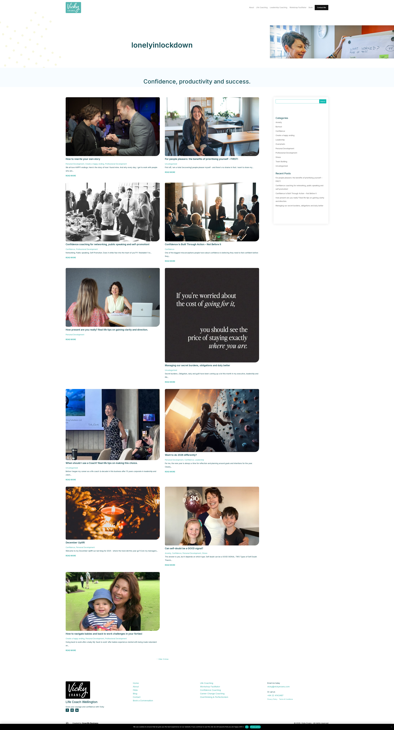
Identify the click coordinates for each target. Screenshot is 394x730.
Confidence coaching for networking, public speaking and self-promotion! (108, 244)
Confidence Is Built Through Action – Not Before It (193, 244)
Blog (135, 693)
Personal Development (75, 164)
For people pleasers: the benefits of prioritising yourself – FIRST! (201, 159)
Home (136, 683)
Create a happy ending (94, 164)
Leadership (199, 460)
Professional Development (116, 164)
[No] (391, 727)
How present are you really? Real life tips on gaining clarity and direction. (107, 329)
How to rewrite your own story (83, 159)
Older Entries (163, 659)
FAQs (135, 690)
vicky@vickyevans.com (278, 686)
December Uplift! (75, 542)
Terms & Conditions (286, 699)
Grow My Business (90, 723)
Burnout (279, 127)
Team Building (281, 162)
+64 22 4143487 (275, 695)
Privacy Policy (272, 699)
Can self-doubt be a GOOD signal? (184, 548)
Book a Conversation (143, 700)
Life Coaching (262, 8)
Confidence (70, 249)
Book (311, 8)
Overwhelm (280, 144)
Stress (204, 553)
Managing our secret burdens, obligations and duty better (197, 365)
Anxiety (168, 553)
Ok (247, 727)
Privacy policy (255, 727)
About (251, 8)
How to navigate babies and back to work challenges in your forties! (104, 633)
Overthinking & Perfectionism (214, 697)
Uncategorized (171, 164)
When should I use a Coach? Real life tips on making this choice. (102, 463)
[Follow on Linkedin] (77, 710)
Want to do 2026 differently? (181, 455)
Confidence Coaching (210, 690)
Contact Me (321, 7)
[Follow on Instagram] (72, 710)
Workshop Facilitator (298, 8)
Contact (136, 697)
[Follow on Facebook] (67, 710)
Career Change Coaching (212, 693)
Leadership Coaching (278, 8)
